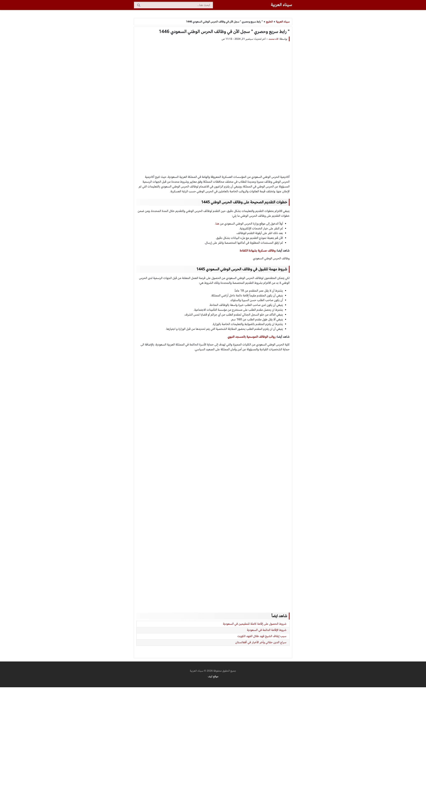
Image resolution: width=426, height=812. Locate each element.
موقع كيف (213, 676)
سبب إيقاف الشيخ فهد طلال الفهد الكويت (261, 636)
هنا (217, 223)
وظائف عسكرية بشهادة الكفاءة (258, 250)
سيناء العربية (281, 4)
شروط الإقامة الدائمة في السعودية (266, 630)
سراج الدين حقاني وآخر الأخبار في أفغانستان (260, 642)
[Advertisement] (213, 104)
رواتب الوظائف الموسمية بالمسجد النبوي (252, 336)
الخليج (269, 22)
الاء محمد (273, 39)
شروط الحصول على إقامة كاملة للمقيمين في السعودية (254, 624)
